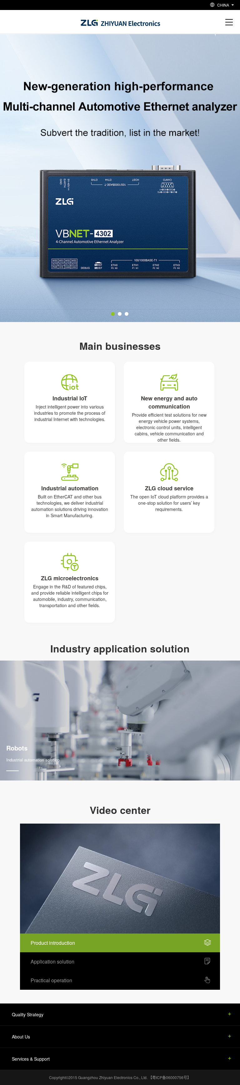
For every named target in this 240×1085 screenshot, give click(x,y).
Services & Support (31, 1059)
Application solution (52, 961)
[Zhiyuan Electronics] (120, 21)
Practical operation (51, 980)
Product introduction (53, 942)
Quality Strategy (27, 1014)
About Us (21, 1036)
